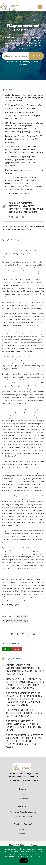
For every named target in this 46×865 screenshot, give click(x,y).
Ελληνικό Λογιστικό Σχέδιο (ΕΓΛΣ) (17, 40)
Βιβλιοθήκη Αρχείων (26, 35)
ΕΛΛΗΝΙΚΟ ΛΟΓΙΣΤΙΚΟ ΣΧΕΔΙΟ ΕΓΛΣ (15, 621)
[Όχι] (43, 856)
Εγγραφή (23, 834)
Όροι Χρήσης (32, 844)
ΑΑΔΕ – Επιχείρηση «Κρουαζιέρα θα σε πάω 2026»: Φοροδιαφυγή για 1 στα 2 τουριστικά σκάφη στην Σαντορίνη (24, 98)
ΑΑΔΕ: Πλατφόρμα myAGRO (17, 193)
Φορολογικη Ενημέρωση (32, 62)
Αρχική (11, 35)
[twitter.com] (12, 634)
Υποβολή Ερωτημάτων (23, 816)
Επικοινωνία (23, 799)
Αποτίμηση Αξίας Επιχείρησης (23, 812)
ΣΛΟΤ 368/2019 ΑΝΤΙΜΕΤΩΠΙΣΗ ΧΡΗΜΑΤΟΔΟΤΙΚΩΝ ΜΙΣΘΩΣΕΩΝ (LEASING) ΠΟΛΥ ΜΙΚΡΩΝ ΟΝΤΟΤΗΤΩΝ (24, 713)
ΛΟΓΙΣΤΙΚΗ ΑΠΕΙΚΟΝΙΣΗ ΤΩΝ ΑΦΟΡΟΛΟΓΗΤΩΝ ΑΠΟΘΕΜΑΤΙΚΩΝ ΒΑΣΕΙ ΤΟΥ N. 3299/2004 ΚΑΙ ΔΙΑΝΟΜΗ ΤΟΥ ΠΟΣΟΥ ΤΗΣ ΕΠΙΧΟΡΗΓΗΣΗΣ (25, 669)
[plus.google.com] (28, 634)
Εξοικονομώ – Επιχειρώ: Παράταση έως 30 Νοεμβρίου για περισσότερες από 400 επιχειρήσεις (23, 139)
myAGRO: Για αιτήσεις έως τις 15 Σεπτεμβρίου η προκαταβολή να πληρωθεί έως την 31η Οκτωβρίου (23, 115)
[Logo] (23, 768)
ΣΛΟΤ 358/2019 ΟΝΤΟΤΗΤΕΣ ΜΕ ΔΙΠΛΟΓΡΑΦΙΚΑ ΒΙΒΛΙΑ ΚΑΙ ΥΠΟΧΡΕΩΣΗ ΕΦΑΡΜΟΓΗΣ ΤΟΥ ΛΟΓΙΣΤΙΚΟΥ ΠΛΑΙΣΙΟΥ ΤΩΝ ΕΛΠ (23, 725)
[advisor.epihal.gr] (34, 634)
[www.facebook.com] (17, 634)
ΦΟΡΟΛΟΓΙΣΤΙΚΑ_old (10, 37)
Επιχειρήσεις (24, 64)
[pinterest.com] (23, 634)
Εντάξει (24, 861)
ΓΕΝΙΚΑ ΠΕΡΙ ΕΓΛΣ (21, 616)
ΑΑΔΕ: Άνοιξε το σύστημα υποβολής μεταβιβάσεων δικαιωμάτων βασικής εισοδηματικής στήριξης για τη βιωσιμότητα (24, 149)
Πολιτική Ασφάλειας (16, 844)
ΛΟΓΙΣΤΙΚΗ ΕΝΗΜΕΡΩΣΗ (31, 37)
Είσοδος (23, 829)
